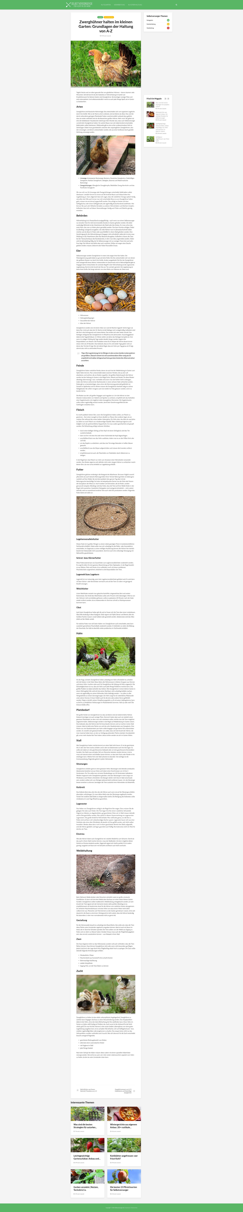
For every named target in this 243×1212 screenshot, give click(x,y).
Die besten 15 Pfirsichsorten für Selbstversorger (123, 1188)
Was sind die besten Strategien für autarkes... (85, 1126)
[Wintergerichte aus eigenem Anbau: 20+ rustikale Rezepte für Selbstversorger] (124, 1114)
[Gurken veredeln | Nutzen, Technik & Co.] (87, 1176)
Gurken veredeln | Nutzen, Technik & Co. (86, 1188)
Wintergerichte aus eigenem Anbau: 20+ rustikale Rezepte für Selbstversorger (162, 115)
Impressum (127, 1207)
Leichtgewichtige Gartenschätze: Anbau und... (87, 1157)
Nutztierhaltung (109, 17)
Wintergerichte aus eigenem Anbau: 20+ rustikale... (123, 1126)
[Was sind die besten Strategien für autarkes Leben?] (87, 1114)
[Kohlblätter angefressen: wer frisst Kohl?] (124, 1145)
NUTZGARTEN (106, 5)
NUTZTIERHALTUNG (135, 5)
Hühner (100, 17)
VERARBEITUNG (119, 5)
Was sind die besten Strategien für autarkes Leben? (162, 104)
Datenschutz (134, 1207)
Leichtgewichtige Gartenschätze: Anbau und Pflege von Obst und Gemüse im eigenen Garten (162, 127)
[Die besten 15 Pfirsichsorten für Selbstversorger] (124, 1176)
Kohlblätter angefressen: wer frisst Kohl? (124, 1157)
